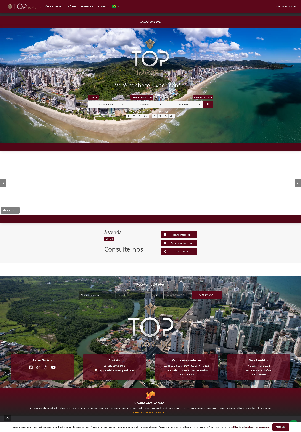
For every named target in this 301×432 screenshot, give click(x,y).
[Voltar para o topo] (7, 418)
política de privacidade (242, 427)
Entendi (280, 427)
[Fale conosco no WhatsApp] (38, 367)
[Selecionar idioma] (115, 6)
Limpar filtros (203, 97)
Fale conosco (259, 374)
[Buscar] (208, 104)
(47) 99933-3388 (152, 22)
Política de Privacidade (143, 412)
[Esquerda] (3, 183)
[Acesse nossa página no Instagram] (45, 367)
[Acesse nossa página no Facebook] (31, 367)
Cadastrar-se (207, 295)
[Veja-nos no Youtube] (53, 367)
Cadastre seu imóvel (259, 366)
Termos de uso (161, 412)
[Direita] (298, 183)
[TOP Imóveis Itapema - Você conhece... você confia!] (150, 57)
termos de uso (263, 427)
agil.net (162, 403)
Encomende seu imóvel (259, 370)
